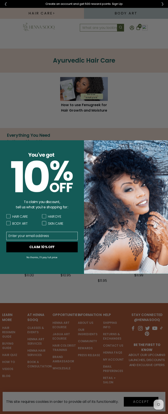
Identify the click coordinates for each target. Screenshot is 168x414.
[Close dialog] (163, 145)
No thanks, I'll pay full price (42, 257)
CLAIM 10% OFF (42, 247)
